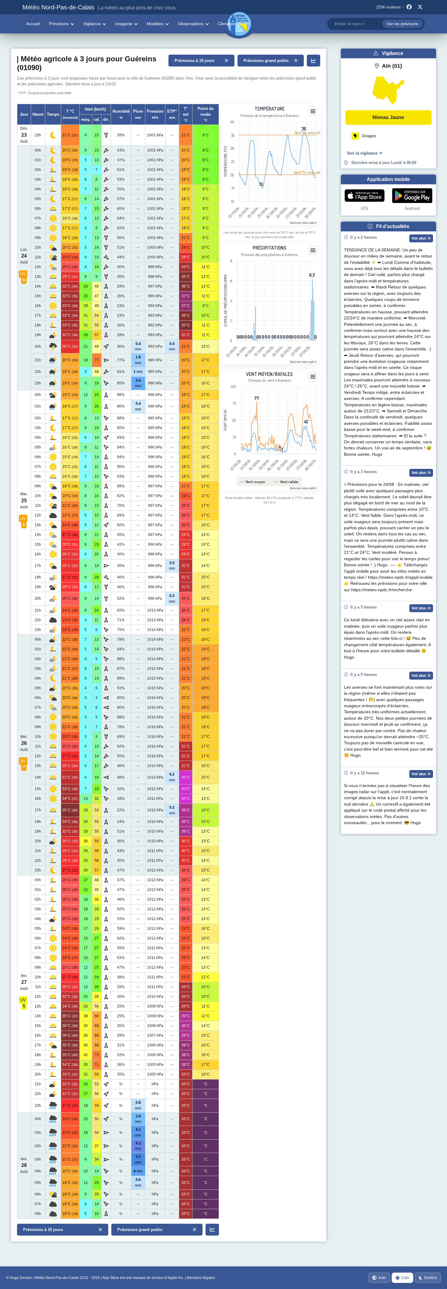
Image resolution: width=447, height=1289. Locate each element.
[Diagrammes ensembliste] (313, 60)
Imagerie (123, 23)
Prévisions (59, 23)
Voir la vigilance (362, 153)
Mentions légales (201, 1278)
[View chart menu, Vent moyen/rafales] (313, 377)
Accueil (33, 23)
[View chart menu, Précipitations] (313, 250)
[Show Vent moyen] (253, 481)
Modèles (155, 23)
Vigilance (92, 23)
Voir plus (419, 238)
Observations (190, 23)
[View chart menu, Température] (313, 111)
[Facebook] (409, 7)
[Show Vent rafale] (287, 481)
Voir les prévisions (402, 24)
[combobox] (375, 24)
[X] (420, 7)
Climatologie (230, 23)
